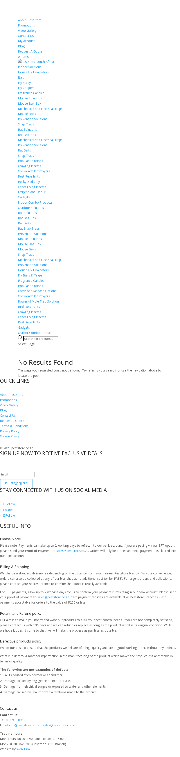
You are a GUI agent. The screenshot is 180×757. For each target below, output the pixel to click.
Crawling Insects (29, 166)
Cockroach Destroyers (34, 171)
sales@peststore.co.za (53, 597)
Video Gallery (27, 30)
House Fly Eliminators (33, 72)
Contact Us (26, 35)
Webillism (23, 749)
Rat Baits (24, 150)
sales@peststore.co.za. (72, 551)
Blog (21, 46)
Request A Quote (30, 51)
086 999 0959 (15, 720)
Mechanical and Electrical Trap (39, 260)
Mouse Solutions (30, 98)
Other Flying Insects (32, 187)
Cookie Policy (9, 436)
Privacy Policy (9, 431)
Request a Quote (12, 421)
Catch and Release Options (37, 291)
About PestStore (29, 20)
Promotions (26, 25)
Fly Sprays (25, 83)
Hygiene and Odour (31, 192)
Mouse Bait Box (29, 103)
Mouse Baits (27, 114)
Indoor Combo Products (35, 202)
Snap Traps (26, 124)
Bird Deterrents (29, 307)
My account (26, 41)
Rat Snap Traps (29, 228)
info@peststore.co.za (24, 725)
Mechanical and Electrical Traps (40, 109)
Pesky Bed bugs (29, 182)
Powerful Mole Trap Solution (38, 301)
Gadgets (24, 197)
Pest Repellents (29, 176)
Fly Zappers (26, 88)
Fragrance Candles (31, 93)
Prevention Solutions (32, 119)
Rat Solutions (27, 129)
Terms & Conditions (14, 426)
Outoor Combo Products (35, 333)
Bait (21, 77)
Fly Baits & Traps (30, 275)
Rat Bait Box (27, 135)
